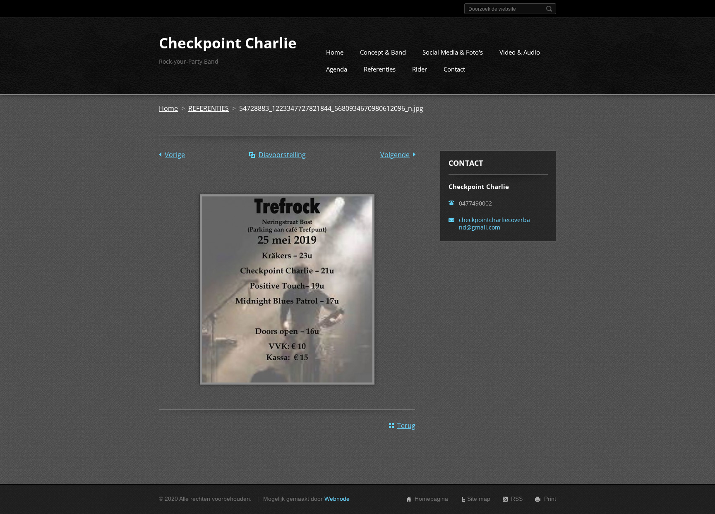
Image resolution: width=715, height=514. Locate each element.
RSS (517, 498)
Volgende (395, 154)
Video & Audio (519, 52)
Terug (406, 425)
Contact (454, 69)
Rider (419, 69)
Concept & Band (383, 52)
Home (334, 52)
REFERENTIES (208, 108)
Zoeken (549, 8)
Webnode (337, 498)
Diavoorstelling (282, 154)
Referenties (380, 69)
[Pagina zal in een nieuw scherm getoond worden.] (287, 390)
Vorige (175, 154)
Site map (478, 498)
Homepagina (431, 498)
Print (550, 498)
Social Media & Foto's (452, 52)
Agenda (336, 69)
